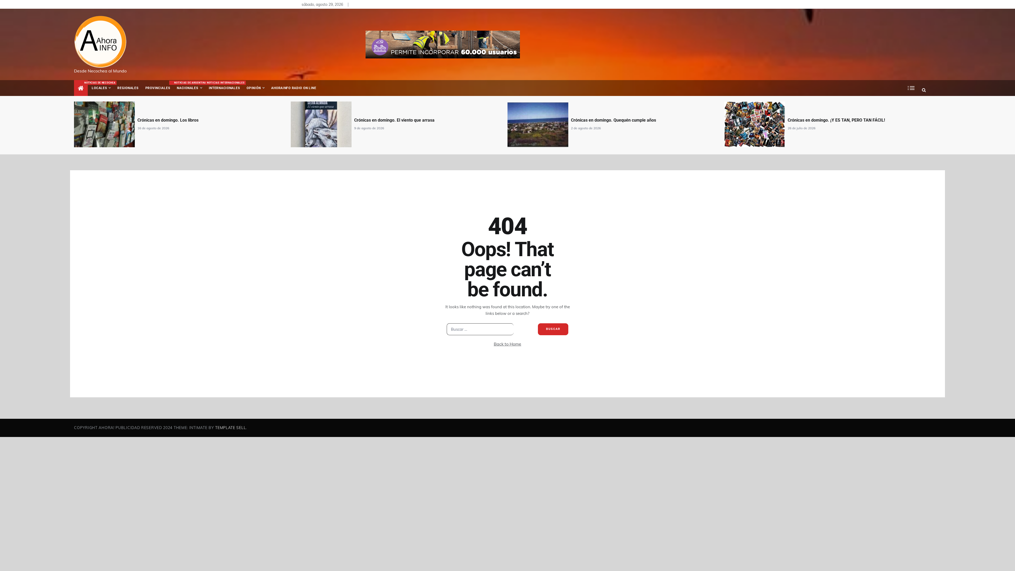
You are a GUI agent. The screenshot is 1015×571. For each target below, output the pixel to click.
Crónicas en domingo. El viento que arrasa (394, 120)
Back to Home (507, 344)
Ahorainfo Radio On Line (293, 88)
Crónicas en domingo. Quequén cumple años (613, 120)
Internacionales (225, 85)
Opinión (254, 88)
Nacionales (189, 85)
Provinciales (157, 88)
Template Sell (230, 427)
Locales (103, 85)
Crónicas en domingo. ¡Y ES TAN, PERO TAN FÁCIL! (836, 120)
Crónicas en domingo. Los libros (168, 120)
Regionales (127, 88)
